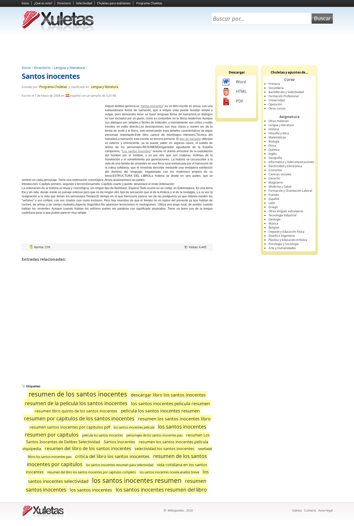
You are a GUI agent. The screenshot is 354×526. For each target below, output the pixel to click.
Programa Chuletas (149, 3)
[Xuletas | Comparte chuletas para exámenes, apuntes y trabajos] (57, 31)
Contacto (310, 510)
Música (273, 223)
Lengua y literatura (69, 67)
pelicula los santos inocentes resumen (160, 411)
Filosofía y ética (279, 133)
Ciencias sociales (280, 174)
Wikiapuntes (176, 510)
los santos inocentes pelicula (134, 427)
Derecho (274, 178)
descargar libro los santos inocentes (168, 395)
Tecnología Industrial (282, 215)
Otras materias (279, 121)
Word (241, 81)
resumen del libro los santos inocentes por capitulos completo (91, 472)
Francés (274, 195)
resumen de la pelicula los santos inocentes (76, 403)
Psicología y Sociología (284, 244)
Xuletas (297, 510)
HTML (241, 91)
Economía (275, 170)
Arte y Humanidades (282, 248)
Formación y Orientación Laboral (290, 191)
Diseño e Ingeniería (282, 236)
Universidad (277, 100)
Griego (273, 207)
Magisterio (276, 182)
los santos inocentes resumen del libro (161, 489)
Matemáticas (277, 137)
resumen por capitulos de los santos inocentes (79, 418)
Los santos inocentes (136, 151)
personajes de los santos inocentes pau (154, 435)
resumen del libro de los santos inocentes (88, 448)
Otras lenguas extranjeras (286, 211)
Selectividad (84, 3)
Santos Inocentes (151, 106)
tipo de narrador (190, 139)
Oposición (275, 104)
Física (272, 145)
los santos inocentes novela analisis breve (169, 472)
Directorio (64, 3)
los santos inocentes (91, 490)
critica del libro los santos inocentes (112, 456)
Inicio (25, 3)
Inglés (273, 154)
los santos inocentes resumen (136, 480)
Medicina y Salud (280, 186)
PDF (239, 101)
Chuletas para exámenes (114, 3)
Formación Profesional (284, 96)
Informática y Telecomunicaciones (291, 162)
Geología (275, 219)
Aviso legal (325, 510)
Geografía (275, 158)
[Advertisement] (177, 48)
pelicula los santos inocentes (102, 435)
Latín (272, 203)
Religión (274, 227)
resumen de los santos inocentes (78, 394)
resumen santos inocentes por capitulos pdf (70, 427)
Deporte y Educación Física (286, 232)
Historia (274, 129)
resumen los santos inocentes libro (174, 419)
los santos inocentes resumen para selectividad (119, 465)
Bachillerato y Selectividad (286, 92)
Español (274, 199)
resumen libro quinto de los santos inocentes (76, 411)
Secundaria (276, 88)
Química (274, 150)
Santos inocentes (51, 76)
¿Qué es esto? (43, 3)
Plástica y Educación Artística (288, 240)
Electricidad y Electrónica (285, 166)
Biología (274, 141)
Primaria (274, 84)
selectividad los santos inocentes (164, 448)
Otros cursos (277, 108)
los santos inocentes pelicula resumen (170, 403)
